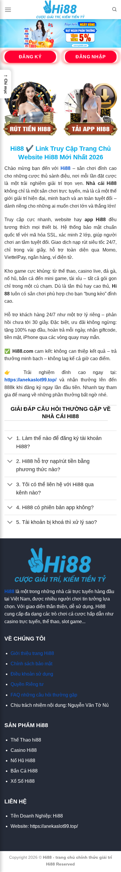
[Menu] (7, 9)
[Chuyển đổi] (10, 438)
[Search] (114, 9)
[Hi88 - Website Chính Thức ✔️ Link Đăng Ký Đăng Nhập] (60, 9)
